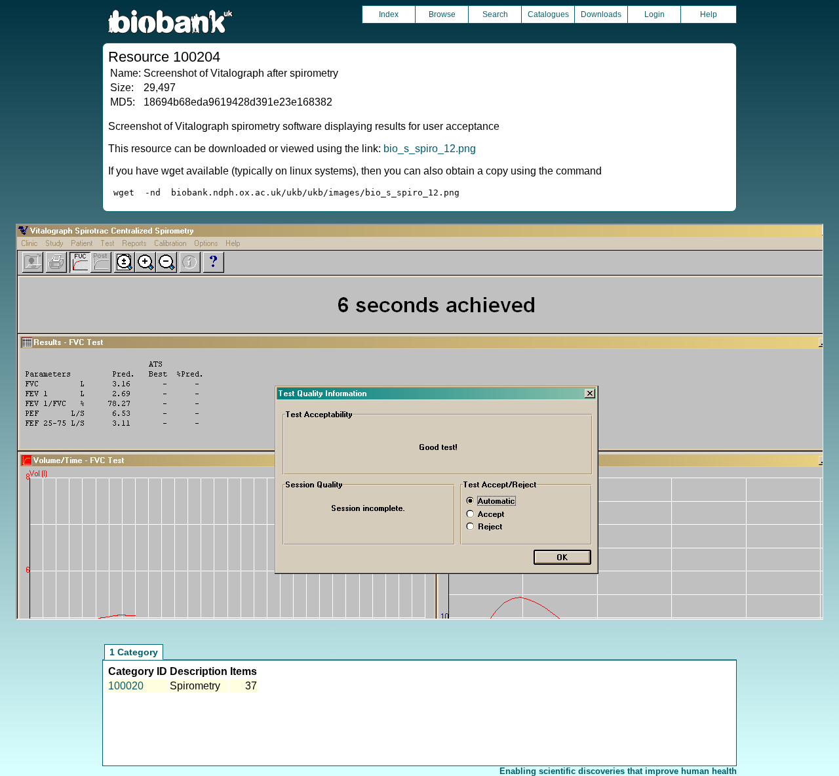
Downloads (601, 14)
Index (389, 14)
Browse (442, 14)
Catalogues (548, 14)
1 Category (133, 652)
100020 (126, 685)
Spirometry (195, 685)
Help (708, 14)
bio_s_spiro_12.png (429, 148)
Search (495, 14)
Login (654, 14)
